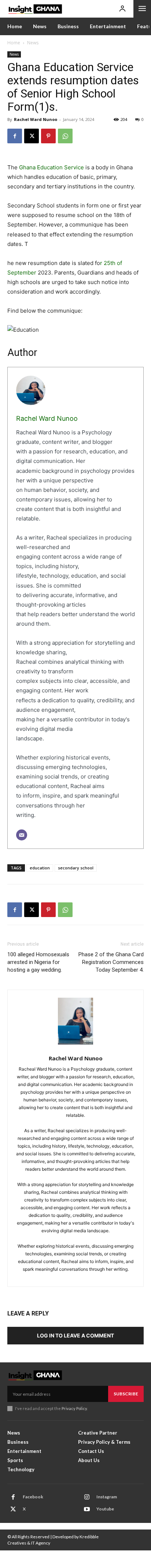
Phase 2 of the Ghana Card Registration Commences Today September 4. (111, 962)
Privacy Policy (74, 1408)
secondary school (75, 867)
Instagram (106, 1496)
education (40, 867)
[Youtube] (87, 1509)
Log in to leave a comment (75, 1335)
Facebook (33, 1496)
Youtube (105, 1509)
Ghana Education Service (51, 167)
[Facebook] (14, 136)
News (32, 43)
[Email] (21, 834)
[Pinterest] (48, 136)
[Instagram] (87, 1497)
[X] (31, 136)
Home (13, 43)
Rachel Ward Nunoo (35, 119)
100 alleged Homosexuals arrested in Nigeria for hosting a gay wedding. (38, 962)
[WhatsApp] (65, 136)
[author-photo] (75, 1025)
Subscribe (126, 1393)
